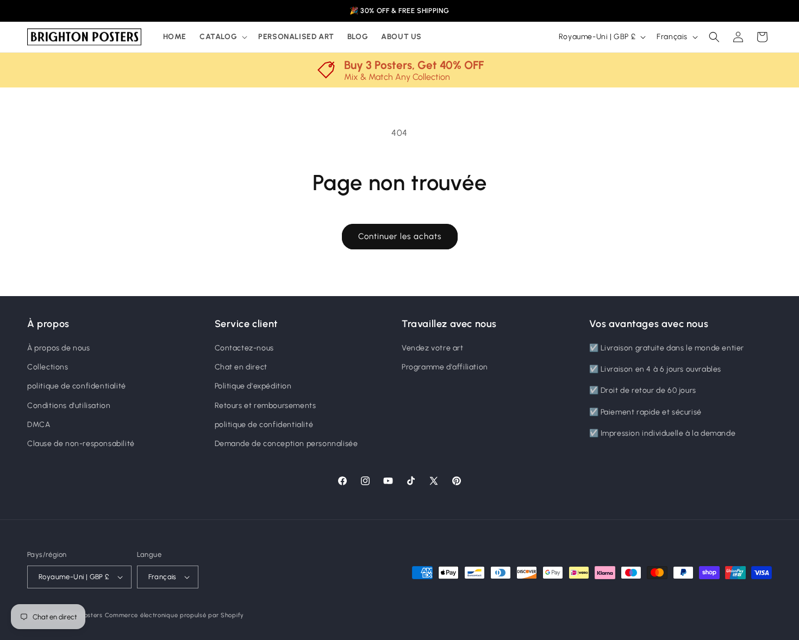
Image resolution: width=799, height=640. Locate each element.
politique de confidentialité (76, 386)
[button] (222, 37)
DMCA (38, 424)
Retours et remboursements (265, 405)
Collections (47, 367)
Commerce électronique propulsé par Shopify (174, 615)
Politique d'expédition (253, 386)
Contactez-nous (244, 348)
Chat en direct (241, 367)
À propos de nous (58, 348)
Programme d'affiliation (445, 367)
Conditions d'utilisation (68, 405)
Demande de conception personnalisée (286, 443)
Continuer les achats (399, 236)
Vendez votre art (433, 348)
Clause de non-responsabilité (81, 443)
